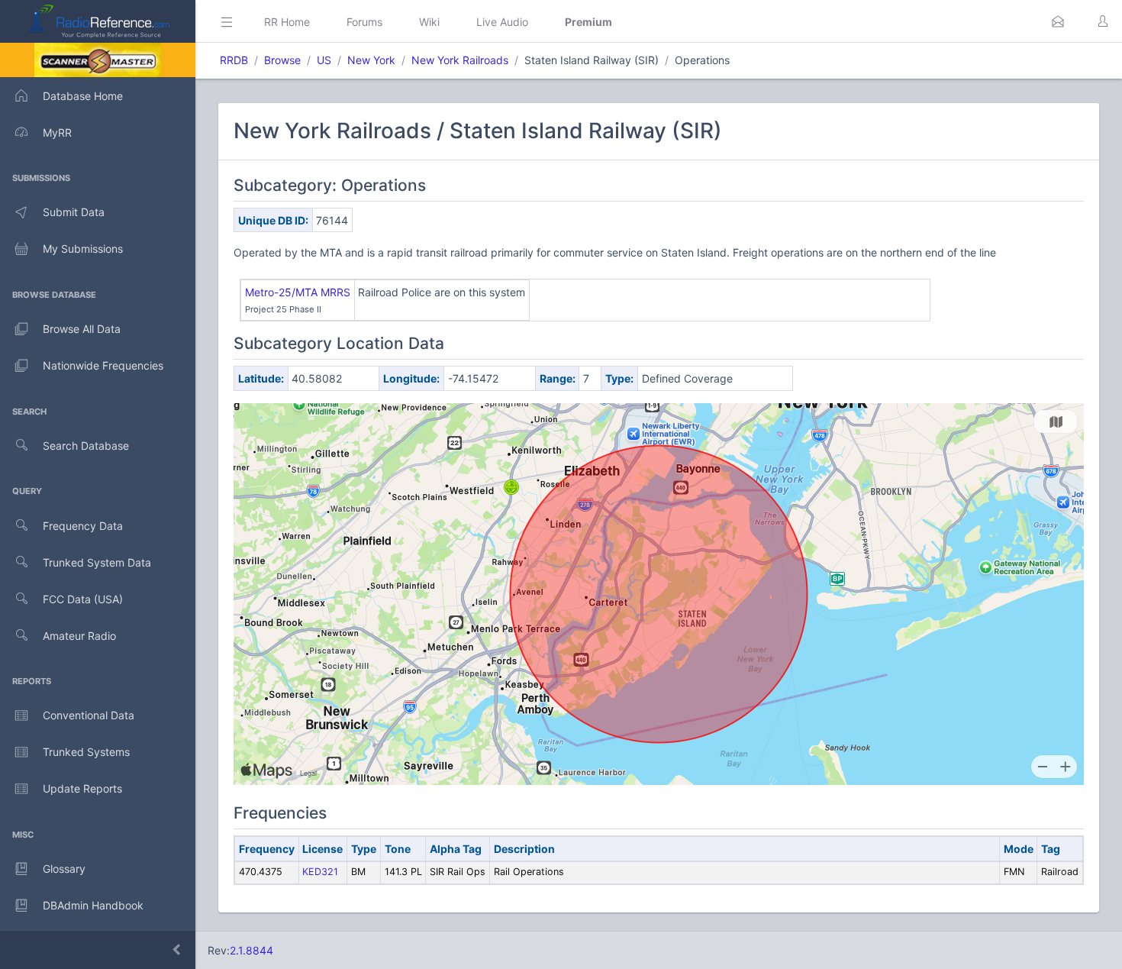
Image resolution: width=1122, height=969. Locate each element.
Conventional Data (88, 715)
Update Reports (82, 788)
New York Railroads (459, 59)
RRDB (234, 59)
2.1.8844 (251, 950)
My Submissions (83, 248)
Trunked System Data (97, 562)
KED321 (320, 871)
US (324, 59)
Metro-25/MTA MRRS (297, 292)
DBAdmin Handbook (93, 905)
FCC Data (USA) (83, 599)
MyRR (57, 132)
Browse (282, 59)
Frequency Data (83, 525)
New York (371, 59)
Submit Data (74, 211)
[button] (1058, 21)
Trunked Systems (86, 751)
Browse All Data (82, 328)
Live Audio (502, 21)
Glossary (64, 868)
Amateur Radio (79, 635)
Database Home (83, 95)
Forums (364, 21)
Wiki (429, 21)
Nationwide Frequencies (103, 365)
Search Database (86, 445)
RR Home (287, 21)
